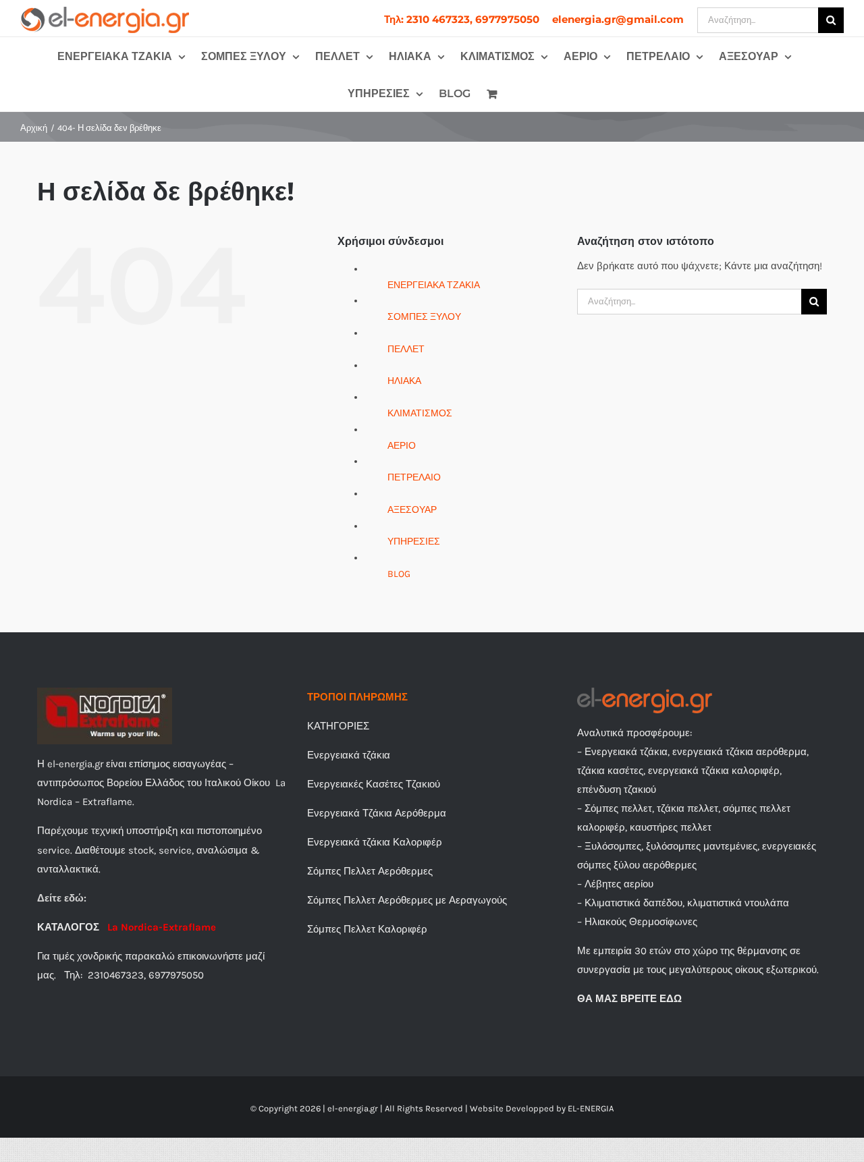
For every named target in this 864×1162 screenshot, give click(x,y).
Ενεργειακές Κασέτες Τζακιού (373, 784)
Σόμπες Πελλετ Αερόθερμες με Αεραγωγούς (407, 900)
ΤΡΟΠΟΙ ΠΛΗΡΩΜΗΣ (357, 697)
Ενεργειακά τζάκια (348, 755)
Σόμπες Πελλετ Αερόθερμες (370, 871)
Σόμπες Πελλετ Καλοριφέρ (367, 929)
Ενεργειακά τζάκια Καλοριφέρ (374, 842)
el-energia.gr (352, 1108)
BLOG (398, 574)
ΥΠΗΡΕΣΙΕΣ (413, 541)
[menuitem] (462, 19)
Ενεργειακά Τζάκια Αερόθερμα (376, 813)
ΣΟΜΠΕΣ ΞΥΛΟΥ (424, 317)
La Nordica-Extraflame (161, 927)
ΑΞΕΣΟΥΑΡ (412, 510)
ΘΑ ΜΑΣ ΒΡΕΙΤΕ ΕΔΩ (629, 999)
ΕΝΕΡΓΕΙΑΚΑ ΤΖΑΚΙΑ (433, 285)
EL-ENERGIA (591, 1108)
